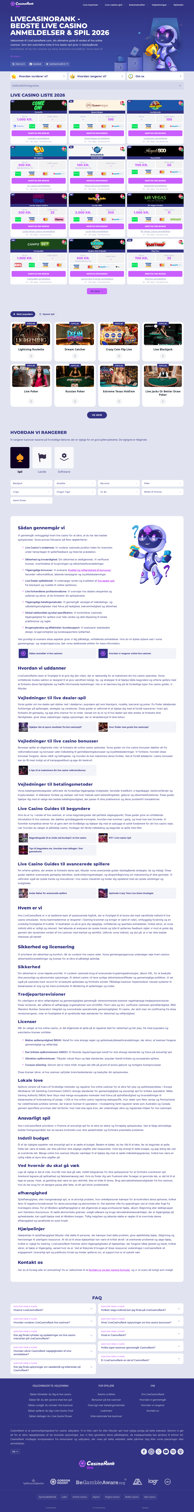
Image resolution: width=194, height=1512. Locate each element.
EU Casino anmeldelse (38, 185)
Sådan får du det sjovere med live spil (50, 1399)
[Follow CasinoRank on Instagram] (151, 1452)
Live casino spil (113, 4)
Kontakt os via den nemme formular (109, 1269)
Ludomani (106, 1410)
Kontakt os (153, 1410)
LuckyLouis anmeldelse (155, 138)
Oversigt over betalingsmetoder (106, 1405)
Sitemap (145, 1508)
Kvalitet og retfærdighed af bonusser (89, 570)
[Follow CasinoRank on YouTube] (166, 1452)
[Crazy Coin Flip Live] (119, 341)
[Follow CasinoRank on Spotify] (173, 1452)
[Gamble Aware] (101, 1482)
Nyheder (179, 4)
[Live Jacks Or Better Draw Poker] (163, 385)
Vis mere (95, 291)
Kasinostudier (137, 4)
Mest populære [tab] (25, 314)
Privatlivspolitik (99, 1508)
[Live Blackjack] (163, 341)
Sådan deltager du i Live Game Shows (50, 1416)
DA (13, 1451)
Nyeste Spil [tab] (48, 314)
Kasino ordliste (106, 1394)
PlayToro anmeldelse (155, 278)
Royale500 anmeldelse (155, 185)
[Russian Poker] (75, 385)
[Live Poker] (31, 385)
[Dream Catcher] (75, 341)
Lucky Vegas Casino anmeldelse (38, 231)
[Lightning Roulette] (31, 341)
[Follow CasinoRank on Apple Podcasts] (181, 1452)
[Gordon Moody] (60, 1482)
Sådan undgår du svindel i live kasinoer (50, 1405)
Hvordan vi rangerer (153, 1405)
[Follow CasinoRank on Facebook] (144, 1452)
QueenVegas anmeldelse (97, 138)
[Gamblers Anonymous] (137, 1482)
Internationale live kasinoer (106, 1416)
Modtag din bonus (38, 133)
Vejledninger (159, 4)
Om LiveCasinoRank (152, 1394)
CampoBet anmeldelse (38, 278)
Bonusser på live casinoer (106, 1399)
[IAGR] (153, 1482)
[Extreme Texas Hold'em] (119, 385)
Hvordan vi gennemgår (153, 1399)
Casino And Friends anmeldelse (97, 278)
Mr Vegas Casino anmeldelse (155, 231)
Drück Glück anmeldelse (97, 185)
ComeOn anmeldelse (38, 138)
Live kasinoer (90, 4)
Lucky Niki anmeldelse (97, 231)
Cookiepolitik (51, 1508)
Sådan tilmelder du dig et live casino (50, 1394)
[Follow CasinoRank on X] (159, 1452)
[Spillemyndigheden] (33, 1482)
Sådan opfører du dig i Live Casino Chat (50, 1410)
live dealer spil (106, 580)
